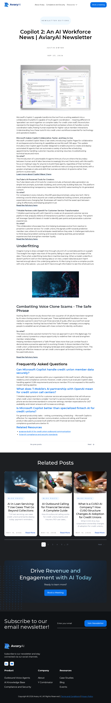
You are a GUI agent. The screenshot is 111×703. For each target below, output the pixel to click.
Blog (62, 682)
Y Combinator (45, 682)
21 (67, 544)
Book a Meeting (55, 592)
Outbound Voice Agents (17, 678)
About (41, 678)
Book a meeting (98, 5)
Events (63, 687)
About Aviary (39, 5)
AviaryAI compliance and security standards (38, 435)
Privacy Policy (87, 696)
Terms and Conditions (70, 696)
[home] (13, 5)
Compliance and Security (55, 5)
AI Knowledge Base (14, 682)
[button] (72, 4)
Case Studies (66, 678)
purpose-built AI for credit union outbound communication (45, 431)
